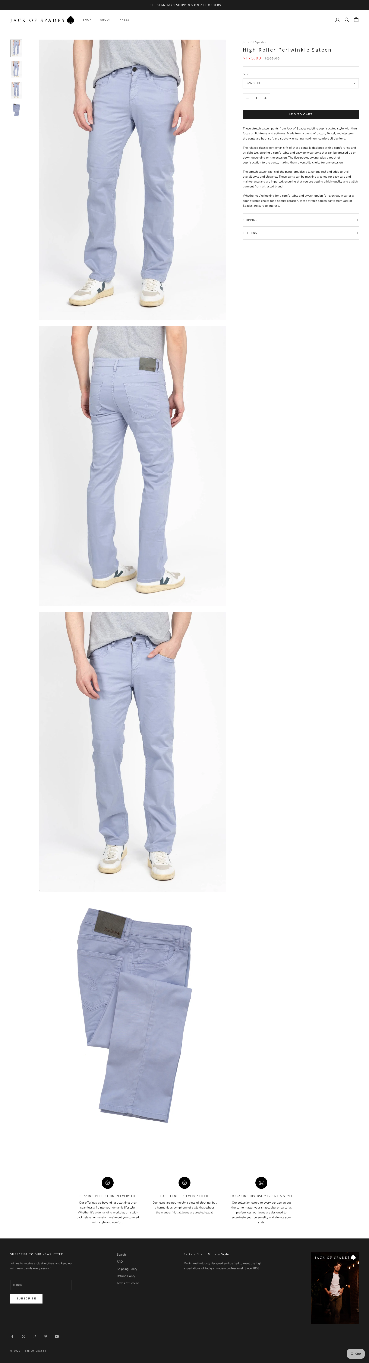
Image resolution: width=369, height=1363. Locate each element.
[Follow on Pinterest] (46, 1336)
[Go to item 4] (16, 109)
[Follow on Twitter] (23, 1336)
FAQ (120, 1262)
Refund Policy (126, 1276)
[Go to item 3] (16, 90)
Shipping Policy (127, 1269)
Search (121, 1255)
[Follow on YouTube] (57, 1336)
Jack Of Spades (255, 42)
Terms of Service (128, 1283)
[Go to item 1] (16, 48)
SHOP (87, 19)
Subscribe (26, 1299)
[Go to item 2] (16, 69)
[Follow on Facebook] (12, 1336)
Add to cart (301, 114)
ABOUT (105, 19)
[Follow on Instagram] (34, 1336)
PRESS (124, 19)
